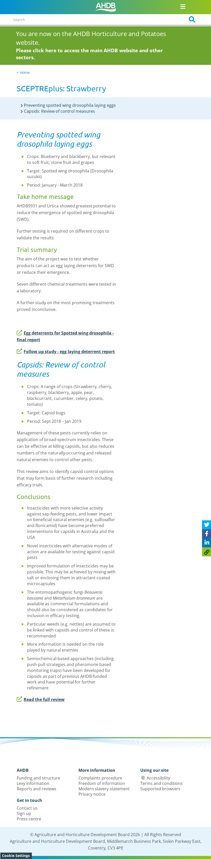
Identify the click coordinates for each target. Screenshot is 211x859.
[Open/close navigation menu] (183, 6)
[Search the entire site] (190, 19)
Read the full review (44, 699)
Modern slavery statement (104, 789)
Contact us (27, 808)
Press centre (29, 819)
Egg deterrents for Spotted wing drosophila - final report (65, 336)
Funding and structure (38, 778)
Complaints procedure (100, 778)
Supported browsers (160, 789)
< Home (23, 72)
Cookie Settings (16, 855)
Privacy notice (92, 794)
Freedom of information (101, 783)
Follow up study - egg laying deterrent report (69, 351)
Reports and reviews (36, 789)
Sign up (24, 813)
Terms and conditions (161, 783)
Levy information (33, 783)
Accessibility (158, 778)
